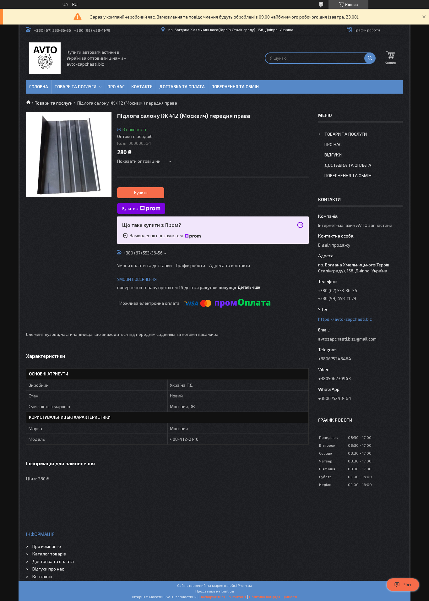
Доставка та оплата (182, 86)
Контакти (142, 86)
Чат (407, 584)
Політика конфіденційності (273, 596)
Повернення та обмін (235, 86)
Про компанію (46, 546)
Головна (38, 86)
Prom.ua (245, 585)
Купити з (130, 208)
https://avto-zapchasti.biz (345, 319)
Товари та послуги (75, 86)
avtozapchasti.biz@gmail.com (347, 338)
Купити (141, 192)
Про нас (116, 86)
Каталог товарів (49, 553)
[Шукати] (370, 58)
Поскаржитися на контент (222, 596)
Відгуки (333, 154)
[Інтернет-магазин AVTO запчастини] (45, 58)
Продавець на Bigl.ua (214, 591)
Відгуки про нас (48, 568)
